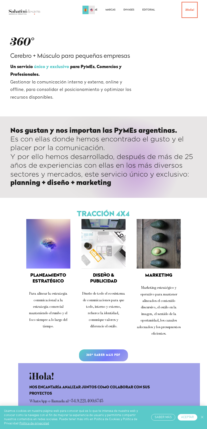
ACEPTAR (187, 417)
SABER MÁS (163, 417)
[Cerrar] (202, 417)
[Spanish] (85, 10)
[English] (92, 10)
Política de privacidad (34, 424)
